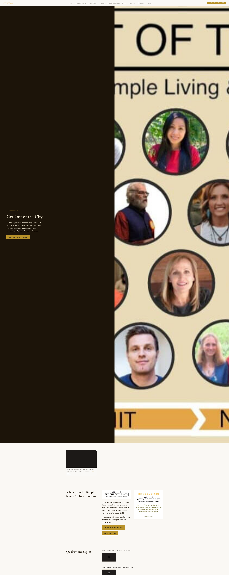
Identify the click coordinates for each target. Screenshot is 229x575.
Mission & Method (80, 3)
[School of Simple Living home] (8, 3)
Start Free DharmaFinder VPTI (216, 3)
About (149, 3)
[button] (109, 557)
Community (132, 3)
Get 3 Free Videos (110, 533)
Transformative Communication (110, 3)
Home (70, 3)
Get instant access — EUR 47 (18, 237)
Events (124, 3)
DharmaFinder (93, 3)
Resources (141, 3)
